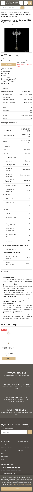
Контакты (4, 459)
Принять (16, 489)
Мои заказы (21, 444)
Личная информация (24, 447)
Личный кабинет (23, 441)
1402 (7, 84)
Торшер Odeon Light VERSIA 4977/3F (8, 348)
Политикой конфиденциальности (21, 484)
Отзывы (14, 25)
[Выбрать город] (21, 3)
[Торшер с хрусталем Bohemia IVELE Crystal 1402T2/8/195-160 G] (16, 40)
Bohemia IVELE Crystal (6, 74)
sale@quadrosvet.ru (9, 473)
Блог (2, 453)
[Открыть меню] (3, 3)
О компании (5, 456)
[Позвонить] (26, 3)
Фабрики (4, 450)
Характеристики (6, 25)
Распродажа (5, 444)
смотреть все (26, 92)
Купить (9, 359)
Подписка (21, 450)
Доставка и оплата (6, 447)
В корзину (8, 64)
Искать (22, 7)
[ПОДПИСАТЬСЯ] (30, 432)
